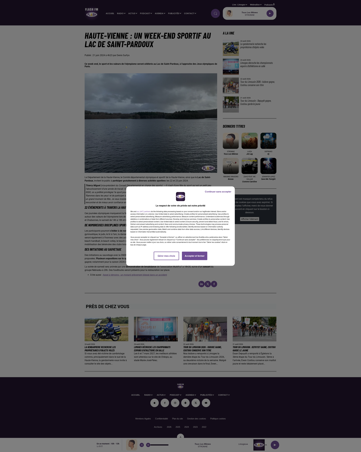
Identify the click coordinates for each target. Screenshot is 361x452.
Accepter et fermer (194, 255)
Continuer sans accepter (218, 191)
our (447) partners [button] (144, 211)
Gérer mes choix (166, 255)
